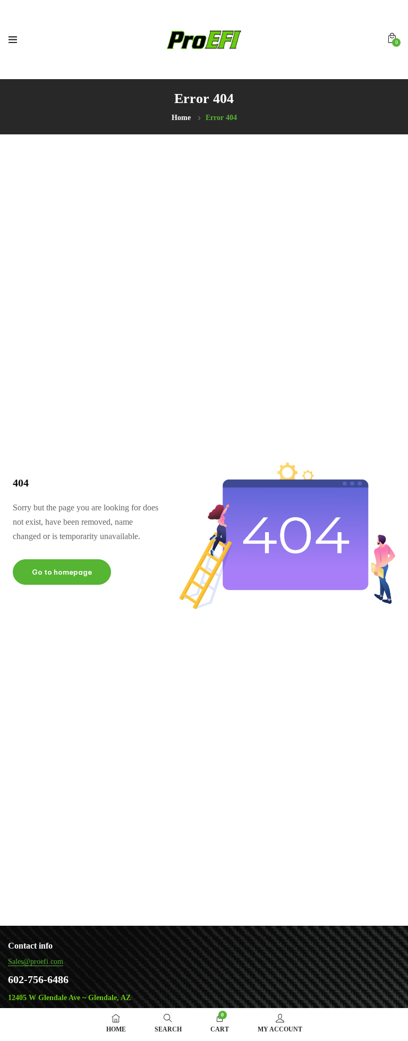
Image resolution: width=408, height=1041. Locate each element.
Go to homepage (62, 572)
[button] (392, 38)
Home (181, 118)
